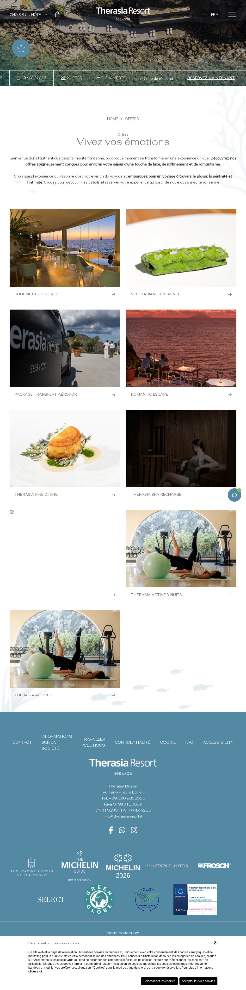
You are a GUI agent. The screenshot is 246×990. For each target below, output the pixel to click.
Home (112, 118)
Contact (22, 742)
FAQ (189, 742)
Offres (132, 118)
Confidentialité (132, 742)
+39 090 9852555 (127, 798)
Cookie (168, 742)
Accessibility (218, 742)
